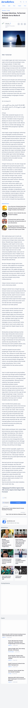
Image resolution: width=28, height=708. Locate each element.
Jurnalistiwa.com (11, 521)
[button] (6, 502)
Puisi (14, 5)
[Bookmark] (24, 24)
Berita (3, 5)
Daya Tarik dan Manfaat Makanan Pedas (16, 514)
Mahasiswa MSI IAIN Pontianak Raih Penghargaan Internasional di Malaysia (16, 679)
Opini (9, 5)
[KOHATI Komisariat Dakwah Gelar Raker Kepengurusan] (4, 667)
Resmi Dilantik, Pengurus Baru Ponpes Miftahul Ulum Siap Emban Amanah (16, 657)
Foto (25, 5)
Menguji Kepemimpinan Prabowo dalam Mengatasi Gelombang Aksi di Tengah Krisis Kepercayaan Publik (17, 227)
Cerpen (19, 5)
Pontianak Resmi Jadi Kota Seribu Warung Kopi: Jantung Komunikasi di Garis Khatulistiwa (17, 221)
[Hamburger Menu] (26, 2)
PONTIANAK (11, 651)
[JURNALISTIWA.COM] (7, 2)
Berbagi (18, 502)
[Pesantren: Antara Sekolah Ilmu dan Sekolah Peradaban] (4, 217)
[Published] (8, 27)
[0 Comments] (18, 24)
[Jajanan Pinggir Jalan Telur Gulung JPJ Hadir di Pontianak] (4, 652)
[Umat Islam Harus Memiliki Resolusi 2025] (7, 574)
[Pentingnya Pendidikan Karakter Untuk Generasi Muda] (21, 557)
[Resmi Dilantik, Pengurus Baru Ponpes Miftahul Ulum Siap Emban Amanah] (4, 659)
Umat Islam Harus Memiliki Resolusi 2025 (6, 577)
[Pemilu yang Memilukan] (21, 574)
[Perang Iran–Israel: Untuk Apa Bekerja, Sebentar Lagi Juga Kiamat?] (7, 557)
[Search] (23, 2)
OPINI (5, 497)
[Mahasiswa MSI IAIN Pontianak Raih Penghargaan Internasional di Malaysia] (4, 681)
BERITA (4, 637)
